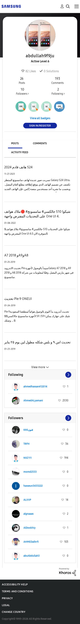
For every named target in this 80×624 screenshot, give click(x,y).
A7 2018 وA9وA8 (16, 255)
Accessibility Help (15, 584)
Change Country (13, 612)
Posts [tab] (15, 143)
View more (38, 367)
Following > (58, 91)
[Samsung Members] (11, 6)
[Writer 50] (46, 106)
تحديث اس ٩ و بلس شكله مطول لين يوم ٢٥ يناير (37, 342)
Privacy (7, 598)
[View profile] (16, 387)
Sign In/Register (40, 125)
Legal (6, 605)
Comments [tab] (40, 143)
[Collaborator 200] (59, 106)
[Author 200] (20, 106)
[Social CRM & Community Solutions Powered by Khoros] (67, 571)
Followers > (22, 91)
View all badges (40, 118)
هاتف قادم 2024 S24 (18, 167)
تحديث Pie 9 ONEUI (18, 299)
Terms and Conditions (17, 591)
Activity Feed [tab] (19, 152)
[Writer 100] (33, 106)
